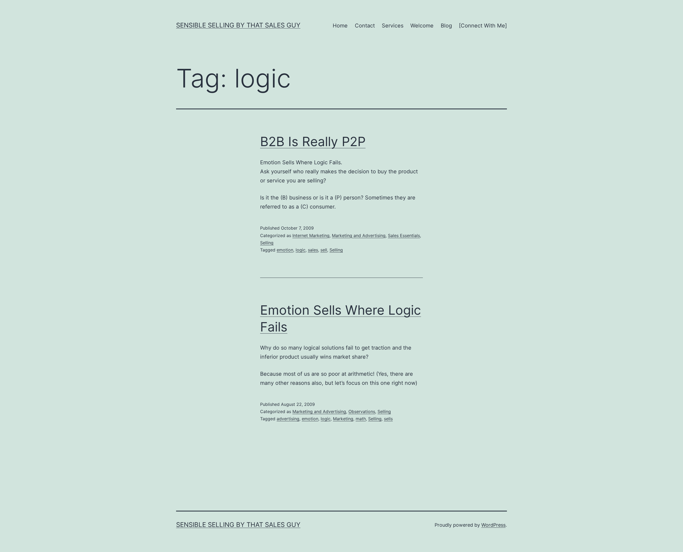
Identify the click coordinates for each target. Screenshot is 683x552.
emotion (285, 250)
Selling (266, 242)
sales (313, 250)
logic (300, 250)
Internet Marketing (310, 235)
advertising (288, 418)
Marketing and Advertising (359, 235)
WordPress (493, 525)
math (361, 418)
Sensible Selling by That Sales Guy (238, 25)
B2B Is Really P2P (313, 141)
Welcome (422, 25)
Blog (446, 25)
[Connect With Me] (483, 25)
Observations (361, 411)
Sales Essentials (404, 235)
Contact (365, 25)
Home (340, 25)
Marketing (343, 418)
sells (388, 418)
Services (392, 25)
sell (323, 250)
